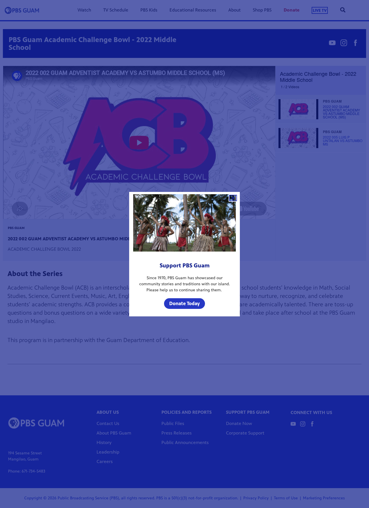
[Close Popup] (233, 198)
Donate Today (184, 303)
